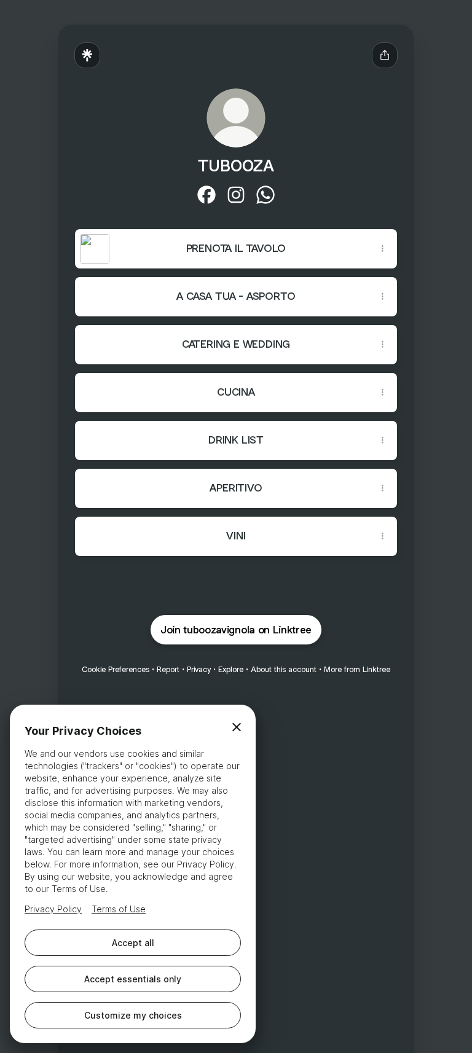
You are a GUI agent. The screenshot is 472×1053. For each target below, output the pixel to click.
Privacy (199, 669)
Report (168, 669)
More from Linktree (357, 669)
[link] (206, 194)
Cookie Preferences (115, 669)
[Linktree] (87, 55)
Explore (230, 669)
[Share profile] (384, 55)
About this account (284, 669)
